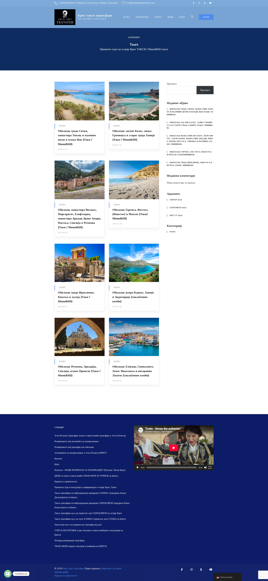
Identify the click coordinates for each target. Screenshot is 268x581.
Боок (206, 17)
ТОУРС (158, 17)
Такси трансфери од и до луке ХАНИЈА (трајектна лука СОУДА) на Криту (90, 519)
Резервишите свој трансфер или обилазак (74, 447)
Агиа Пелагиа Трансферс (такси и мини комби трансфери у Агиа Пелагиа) (90, 435)
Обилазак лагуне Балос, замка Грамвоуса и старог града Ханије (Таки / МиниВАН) (133, 135)
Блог (182, 17)
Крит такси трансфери (94, 15)
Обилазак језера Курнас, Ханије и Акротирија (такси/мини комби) (133, 297)
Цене (171, 17)
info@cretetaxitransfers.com (141, 2)
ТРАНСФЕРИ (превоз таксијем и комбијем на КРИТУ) (80, 546)
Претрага (172, 83)
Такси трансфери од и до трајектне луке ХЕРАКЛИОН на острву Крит (88, 513)
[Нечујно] (205, 467)
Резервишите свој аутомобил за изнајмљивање (76, 441)
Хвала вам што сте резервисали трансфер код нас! (78, 524)
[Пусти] (137, 467)
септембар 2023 (177, 208)
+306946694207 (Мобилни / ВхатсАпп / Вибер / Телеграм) (88, 2)
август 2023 (175, 215)
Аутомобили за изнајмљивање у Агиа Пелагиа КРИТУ (80, 452)
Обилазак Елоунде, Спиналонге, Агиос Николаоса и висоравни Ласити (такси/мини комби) (133, 371)
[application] (174, 447)
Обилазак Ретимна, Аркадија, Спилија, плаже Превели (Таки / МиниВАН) (79, 371)
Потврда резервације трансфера (69, 540)
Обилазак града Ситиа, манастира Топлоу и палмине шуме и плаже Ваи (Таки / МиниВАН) (190, 112)
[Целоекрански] (210, 467)
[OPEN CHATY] (8, 574)
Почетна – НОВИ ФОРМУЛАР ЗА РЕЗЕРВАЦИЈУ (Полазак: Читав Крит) (89, 470)
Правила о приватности (65, 481)
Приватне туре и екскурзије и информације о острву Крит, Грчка (85, 487)
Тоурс (62, 126)
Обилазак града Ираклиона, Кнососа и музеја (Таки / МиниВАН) (76, 297)
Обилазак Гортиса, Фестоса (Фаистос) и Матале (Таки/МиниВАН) (130, 214)
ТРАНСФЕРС (142, 17)
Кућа (127, 17)
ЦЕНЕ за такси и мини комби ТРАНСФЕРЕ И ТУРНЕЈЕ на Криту (86, 475)
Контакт (58, 458)
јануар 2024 (175, 200)
